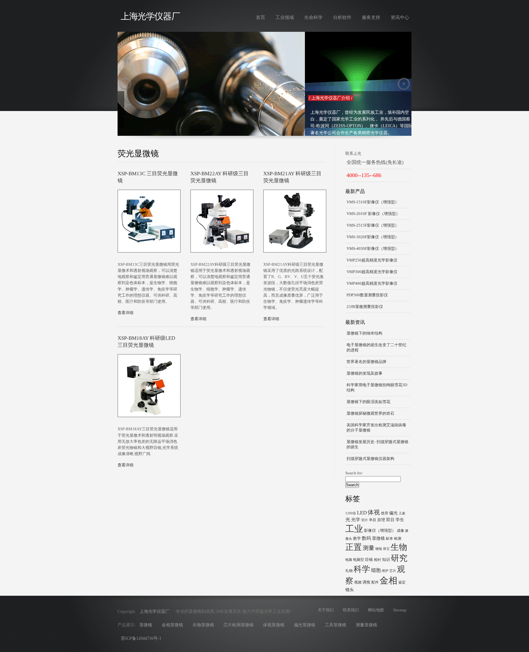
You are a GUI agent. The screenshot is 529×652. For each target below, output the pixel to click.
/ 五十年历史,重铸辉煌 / (144, 98)
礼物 (349, 571)
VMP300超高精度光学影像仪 (372, 272)
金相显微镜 (172, 625)
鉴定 (402, 582)
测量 (368, 548)
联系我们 (351, 610)
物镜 (378, 548)
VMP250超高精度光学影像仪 (372, 260)
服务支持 (371, 17)
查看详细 (125, 313)
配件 (375, 582)
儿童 (402, 513)
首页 (260, 17)
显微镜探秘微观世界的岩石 (370, 413)
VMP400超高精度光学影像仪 (372, 283)
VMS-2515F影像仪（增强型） (373, 225)
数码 (366, 538)
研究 (399, 558)
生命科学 (313, 17)
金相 (388, 580)
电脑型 (358, 560)
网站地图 (376, 610)
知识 (386, 559)
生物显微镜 (203, 625)
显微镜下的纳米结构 (364, 333)
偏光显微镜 (304, 625)
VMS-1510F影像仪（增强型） (373, 202)
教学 (357, 538)
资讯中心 (400, 17)
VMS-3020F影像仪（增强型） (373, 237)
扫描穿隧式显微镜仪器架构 (370, 459)
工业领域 (285, 17)
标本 (389, 538)
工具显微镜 (335, 625)
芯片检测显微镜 (238, 625)
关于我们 (326, 610)
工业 (354, 529)
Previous (125, 84)
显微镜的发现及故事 (364, 373)
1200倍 (350, 513)
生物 (399, 547)
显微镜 (378, 538)
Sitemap (400, 610)
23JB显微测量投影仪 (365, 307)
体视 (374, 512)
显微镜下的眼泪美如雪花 (368, 402)
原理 (381, 519)
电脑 (348, 559)
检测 (397, 538)
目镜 (369, 559)
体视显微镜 (273, 625)
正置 (353, 547)
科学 (362, 569)
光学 (355, 519)
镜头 (349, 589)
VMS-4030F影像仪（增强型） (373, 248)
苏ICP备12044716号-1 (141, 638)
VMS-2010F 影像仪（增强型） (373, 214)
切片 (364, 520)
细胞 (376, 570)
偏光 (393, 512)
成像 (400, 530)
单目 (372, 520)
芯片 (392, 570)
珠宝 (386, 548)
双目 (390, 519)
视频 (358, 582)
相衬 (377, 560)
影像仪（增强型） (380, 530)
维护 (385, 570)
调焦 (366, 582)
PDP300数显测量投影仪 (367, 295)
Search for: (354, 473)
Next (404, 84)
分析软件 (342, 17)
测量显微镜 (366, 625)
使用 (384, 513)
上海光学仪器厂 (150, 16)
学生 (400, 519)
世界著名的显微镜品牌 (366, 362)
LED (362, 513)
